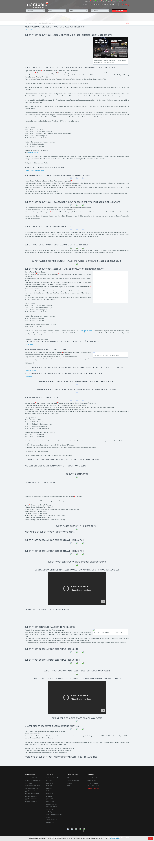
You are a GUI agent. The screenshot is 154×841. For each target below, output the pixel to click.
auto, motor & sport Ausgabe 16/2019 (35, 170)
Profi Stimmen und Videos (32, 788)
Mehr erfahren (115, 838)
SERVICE (113, 4)
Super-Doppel (29, 344)
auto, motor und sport (31, 462)
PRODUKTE (104, 4)
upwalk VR (49, 796)
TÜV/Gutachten (50, 822)
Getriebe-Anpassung (51, 820)
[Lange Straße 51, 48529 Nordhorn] (117, 784)
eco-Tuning (49, 812)
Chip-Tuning (49, 809)
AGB (68, 778)
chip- (93, 1)
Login (68, 785)
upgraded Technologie (31, 799)
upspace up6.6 (50, 801)
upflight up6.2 (49, 783)
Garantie (48, 817)
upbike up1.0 (49, 799)
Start (85, 4)
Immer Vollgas (30, 30)
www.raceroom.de (33, 152)
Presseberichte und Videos (32, 785)
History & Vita (28, 783)
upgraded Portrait (30, 791)
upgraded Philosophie (31, 796)
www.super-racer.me (86, 331)
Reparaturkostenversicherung (54, 814)
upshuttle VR (49, 793)
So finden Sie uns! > (93, 788)
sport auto (29, 376)
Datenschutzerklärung (73, 780)
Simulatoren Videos (51, 806)
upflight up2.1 (49, 788)
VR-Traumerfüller (50, 791)
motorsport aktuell (31, 370)
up (87, 1)
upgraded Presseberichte (32, 793)
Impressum (70, 783)
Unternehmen (94, 4)
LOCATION (124, 4)
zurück (127, 23)
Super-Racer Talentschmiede (33, 780)
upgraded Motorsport (31, 801)
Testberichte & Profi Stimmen (33, 778)
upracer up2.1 (50, 780)
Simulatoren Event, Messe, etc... (55, 778)
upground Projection (51, 804)
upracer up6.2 (50, 785)
